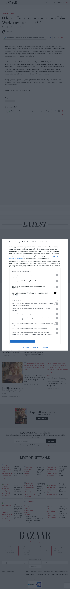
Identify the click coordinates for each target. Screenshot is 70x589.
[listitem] (35, 271)
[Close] (64, 242)
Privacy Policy (44, 347)
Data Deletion (25, 347)
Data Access (35, 347)
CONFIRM (23, 341)
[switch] (56, 275)
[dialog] (35, 294)
